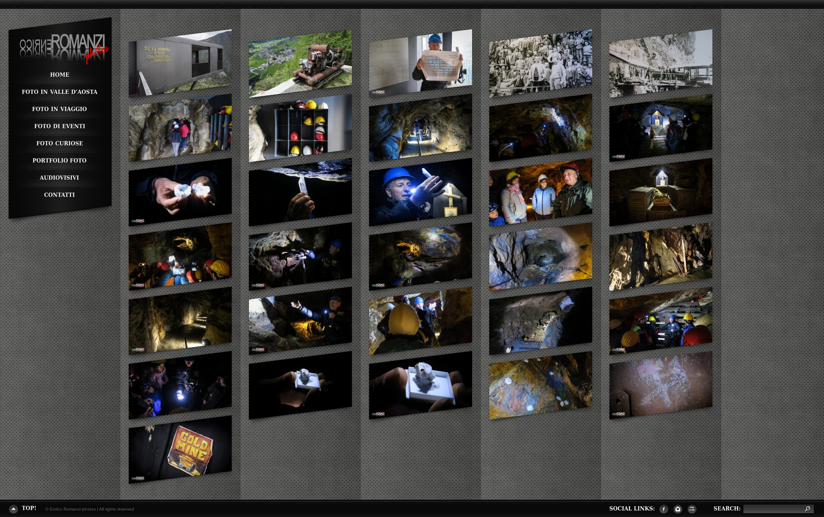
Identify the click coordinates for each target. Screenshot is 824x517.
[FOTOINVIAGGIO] (60, 109)
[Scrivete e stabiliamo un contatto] (60, 193)
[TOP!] (23, 508)
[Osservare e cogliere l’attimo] (60, 144)
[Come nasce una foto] (60, 161)
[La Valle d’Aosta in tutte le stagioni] (60, 92)
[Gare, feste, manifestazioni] (60, 127)
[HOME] (60, 75)
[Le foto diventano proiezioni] (60, 178)
